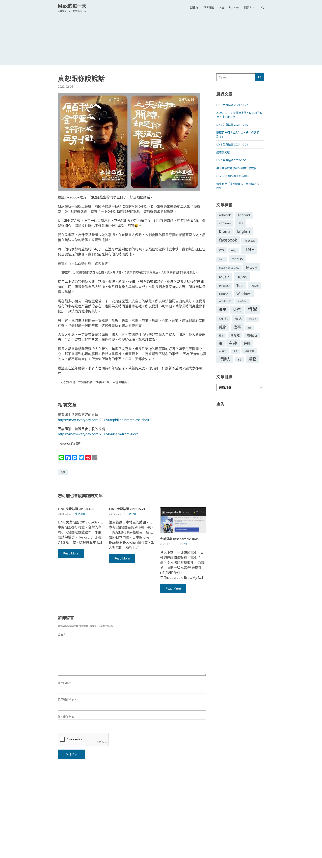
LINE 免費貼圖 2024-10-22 (232, 105)
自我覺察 (249, 351)
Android (244, 215)
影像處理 (252, 319)
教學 (250, 328)
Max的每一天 (72, 6)
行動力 (225, 359)
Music (224, 277)
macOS (237, 258)
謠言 (239, 359)
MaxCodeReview (229, 268)
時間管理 (252, 335)
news (241, 277)
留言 (61, 634)
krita (233, 250)
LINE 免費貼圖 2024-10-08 (232, 144)
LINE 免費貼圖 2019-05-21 (127, 509)
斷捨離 (235, 335)
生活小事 (80, 513)
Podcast (234, 7)
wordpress (225, 301)
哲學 (63, 472)
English (243, 231)
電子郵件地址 (67, 699)
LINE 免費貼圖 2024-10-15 (232, 125)
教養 (221, 335)
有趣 (233, 343)
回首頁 (194, 7)
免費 (237, 309)
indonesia (249, 240)
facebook (228, 240)
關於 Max (250, 7)
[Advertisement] (161, 37)
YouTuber (242, 301)
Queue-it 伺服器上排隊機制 (233, 176)
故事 (237, 327)
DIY (240, 223)
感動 (222, 327)
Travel (254, 286)
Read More (70, 553)
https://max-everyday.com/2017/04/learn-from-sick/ (98, 434)
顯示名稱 (64, 683)
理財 (247, 343)
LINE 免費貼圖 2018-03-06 (76, 509)
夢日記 (223, 319)
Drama (224, 231)
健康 (222, 309)
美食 (235, 351)
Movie (252, 267)
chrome (225, 223)
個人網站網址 (66, 716)
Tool (240, 285)
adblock (225, 215)
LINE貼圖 (208, 7)
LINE (248, 249)
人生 (221, 7)
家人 (238, 318)
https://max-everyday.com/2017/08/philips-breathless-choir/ (104, 420)
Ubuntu (224, 294)
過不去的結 (223, 152)
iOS (221, 250)
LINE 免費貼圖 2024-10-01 (232, 160)
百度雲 (223, 351)
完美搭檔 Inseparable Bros (179, 539)
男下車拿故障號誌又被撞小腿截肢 (236, 168)
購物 (252, 359)
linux (222, 259)
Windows (243, 293)
